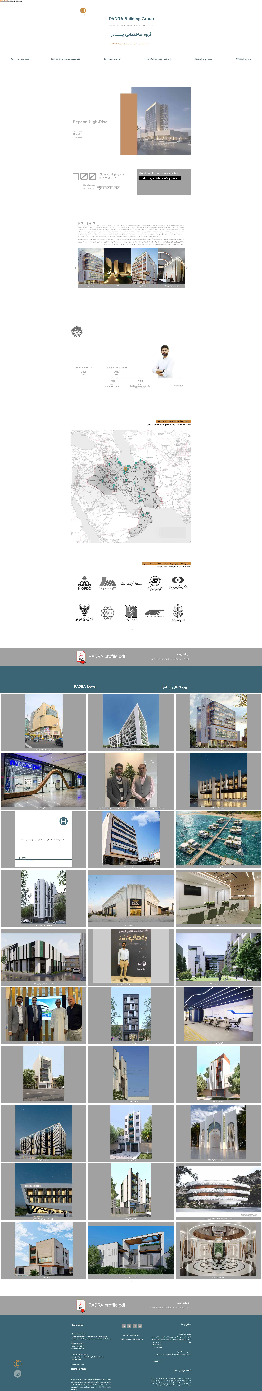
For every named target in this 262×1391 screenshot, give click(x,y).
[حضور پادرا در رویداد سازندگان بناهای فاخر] (131, 957)
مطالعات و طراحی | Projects (203, 59)
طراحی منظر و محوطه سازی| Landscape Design (65, 59)
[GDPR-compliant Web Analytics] (4, 1)
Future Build (115, 44)
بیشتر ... (131, 629)
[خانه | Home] (83, 10)
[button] (77, 153)
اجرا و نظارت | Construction (112, 59)
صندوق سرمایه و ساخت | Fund (20, 59)
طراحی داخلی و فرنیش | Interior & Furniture (158, 59)
